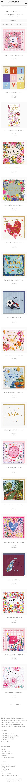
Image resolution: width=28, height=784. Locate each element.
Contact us (3, 749)
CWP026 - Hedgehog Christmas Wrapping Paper (12, 718)
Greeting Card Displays (6, 741)
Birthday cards (20, 14)
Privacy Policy (19, 779)
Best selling (6, 14)
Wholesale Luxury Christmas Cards (9, 737)
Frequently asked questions (7, 753)
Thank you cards (14, 16)
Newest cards (13, 14)
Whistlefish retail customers (7, 757)
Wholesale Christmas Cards (7, 733)
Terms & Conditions (10, 779)
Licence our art (4, 755)
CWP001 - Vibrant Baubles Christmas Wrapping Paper (13, 726)
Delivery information (6, 751)
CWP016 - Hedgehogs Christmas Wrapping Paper (12, 724)
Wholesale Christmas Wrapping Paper (10, 735)
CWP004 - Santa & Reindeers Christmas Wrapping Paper (14, 720)
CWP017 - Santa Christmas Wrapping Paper (11, 722)
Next (17, 704)
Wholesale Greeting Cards (7, 739)
